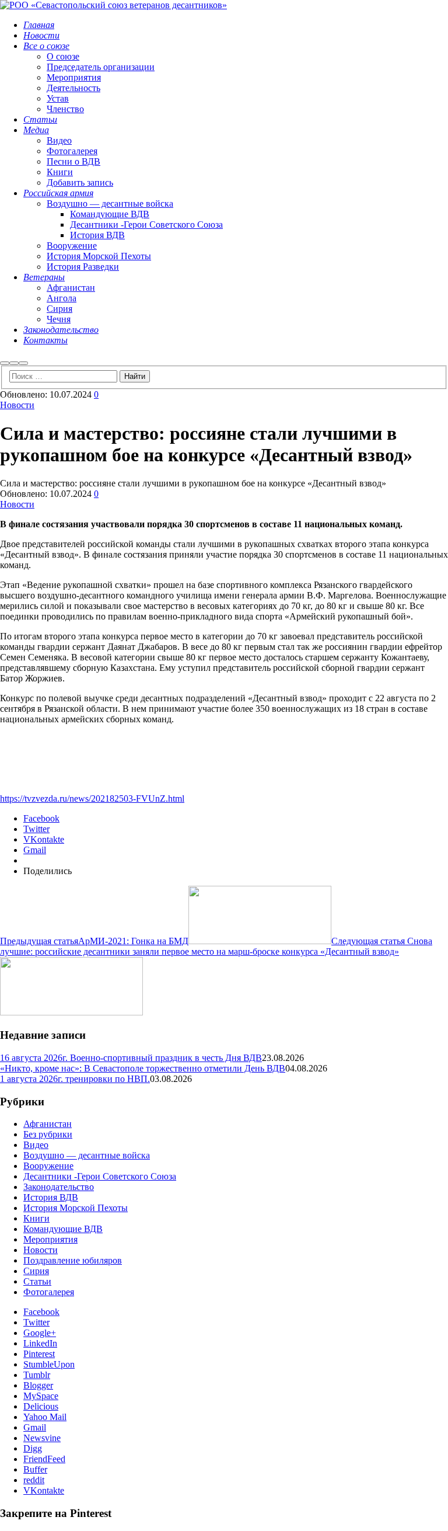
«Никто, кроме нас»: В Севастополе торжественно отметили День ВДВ (142, 1068)
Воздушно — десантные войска (86, 1155)
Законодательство (58, 1187)
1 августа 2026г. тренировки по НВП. (75, 1079)
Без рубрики (47, 1134)
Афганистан (47, 1124)
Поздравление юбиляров (72, 1260)
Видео (35, 1145)
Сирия (36, 1271)
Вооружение (48, 1166)
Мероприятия (50, 1239)
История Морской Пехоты (75, 1208)
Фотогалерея (48, 1292)
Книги (36, 1218)
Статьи (37, 1281)
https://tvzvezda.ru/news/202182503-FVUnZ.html (92, 798)
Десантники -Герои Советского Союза (99, 1176)
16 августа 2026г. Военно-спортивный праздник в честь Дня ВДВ (131, 1058)
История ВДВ (50, 1197)
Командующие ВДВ (63, 1229)
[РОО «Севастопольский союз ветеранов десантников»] (113, 5)
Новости (17, 405)
